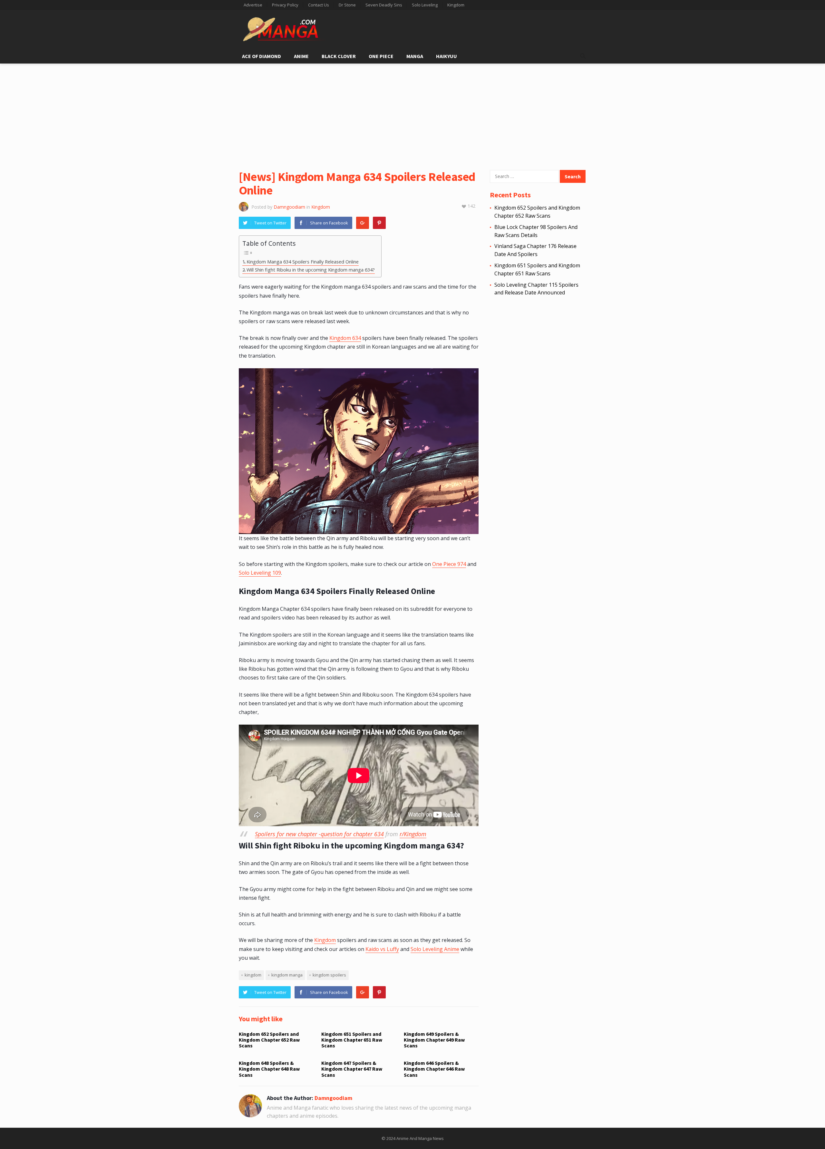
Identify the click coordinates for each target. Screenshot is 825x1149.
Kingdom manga (287, 975)
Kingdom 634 (345, 338)
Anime (301, 56)
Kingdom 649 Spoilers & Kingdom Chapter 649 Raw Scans (434, 1040)
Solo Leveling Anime (435, 949)
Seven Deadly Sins (383, 5)
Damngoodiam (289, 207)
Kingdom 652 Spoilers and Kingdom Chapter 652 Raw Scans (269, 1040)
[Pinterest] (379, 223)
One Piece (381, 56)
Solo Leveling (425, 5)
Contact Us (318, 5)
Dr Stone (347, 5)
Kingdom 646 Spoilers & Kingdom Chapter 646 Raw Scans (434, 1069)
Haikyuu (446, 56)
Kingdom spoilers (329, 975)
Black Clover (339, 56)
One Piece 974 (449, 564)
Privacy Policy (285, 5)
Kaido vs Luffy (382, 949)
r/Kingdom (413, 834)
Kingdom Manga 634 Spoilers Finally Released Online (303, 262)
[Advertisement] (412, 112)
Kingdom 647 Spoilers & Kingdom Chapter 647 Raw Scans (351, 1069)
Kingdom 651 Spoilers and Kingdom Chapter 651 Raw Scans (351, 1040)
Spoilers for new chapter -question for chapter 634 (319, 834)
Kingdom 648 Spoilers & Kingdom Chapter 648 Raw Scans (269, 1069)
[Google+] (362, 223)
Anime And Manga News (420, 1138)
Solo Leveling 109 (260, 572)
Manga (414, 56)
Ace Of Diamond (261, 56)
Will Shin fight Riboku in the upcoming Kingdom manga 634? (311, 270)
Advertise (253, 5)
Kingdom (455, 5)
